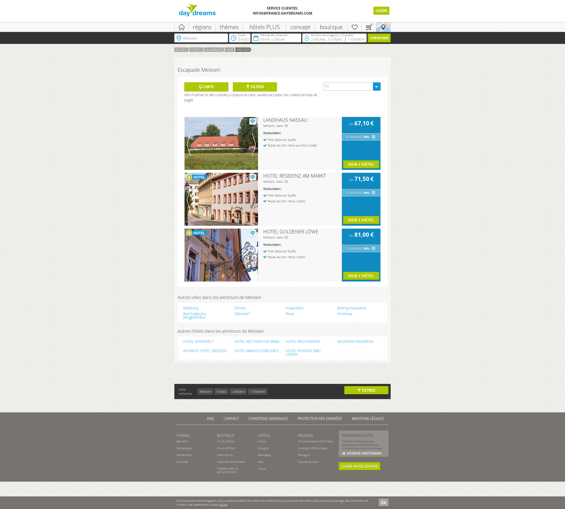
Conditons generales (268, 418)
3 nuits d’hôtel (226, 441)
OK (383, 502)
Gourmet (182, 462)
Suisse (262, 469)
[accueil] (181, 27)
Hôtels (196, 49)
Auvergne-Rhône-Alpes (312, 448)
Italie (261, 462)
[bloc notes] (354, 27)
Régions (305, 435)
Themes (183, 435)
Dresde (240, 308)
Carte (208, 86)
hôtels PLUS (264, 27)
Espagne (263, 448)
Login (381, 10)
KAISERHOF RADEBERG (355, 342)
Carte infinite (225, 455)
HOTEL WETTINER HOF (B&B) (257, 342)
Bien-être (182, 441)
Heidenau (344, 314)
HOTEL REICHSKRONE (303, 342)
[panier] (369, 27)
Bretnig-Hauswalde (351, 308)
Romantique (184, 448)
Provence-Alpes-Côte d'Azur (315, 441)
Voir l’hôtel (361, 164)
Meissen (243, 49)
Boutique (225, 435)
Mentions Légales (368, 418)
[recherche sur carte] (383, 27)
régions (202, 27)
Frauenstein (295, 308)
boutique (331, 27)
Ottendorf (242, 314)
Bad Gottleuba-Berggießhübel (195, 315)
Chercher (379, 38)
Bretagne (304, 455)
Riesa (290, 314)
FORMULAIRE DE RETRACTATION (227, 470)
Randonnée (184, 455)
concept (300, 27)
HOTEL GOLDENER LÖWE (290, 231)
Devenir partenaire (363, 453)
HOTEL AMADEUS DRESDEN (257, 351)
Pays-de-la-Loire (308, 462)
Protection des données (320, 418)
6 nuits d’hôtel (226, 448)
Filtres (257, 86)
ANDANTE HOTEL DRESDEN (205, 351)
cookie (223, 505)
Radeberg (190, 308)
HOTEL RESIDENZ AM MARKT (294, 175)
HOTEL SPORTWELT (198, 342)
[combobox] (352, 86)
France (262, 441)
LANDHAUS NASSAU (285, 119)
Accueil (181, 49)
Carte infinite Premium (231, 462)
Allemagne (214, 49)
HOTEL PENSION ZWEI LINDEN (303, 352)
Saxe (229, 49)
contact (231, 418)
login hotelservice (359, 466)
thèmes (229, 27)
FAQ (210, 418)
